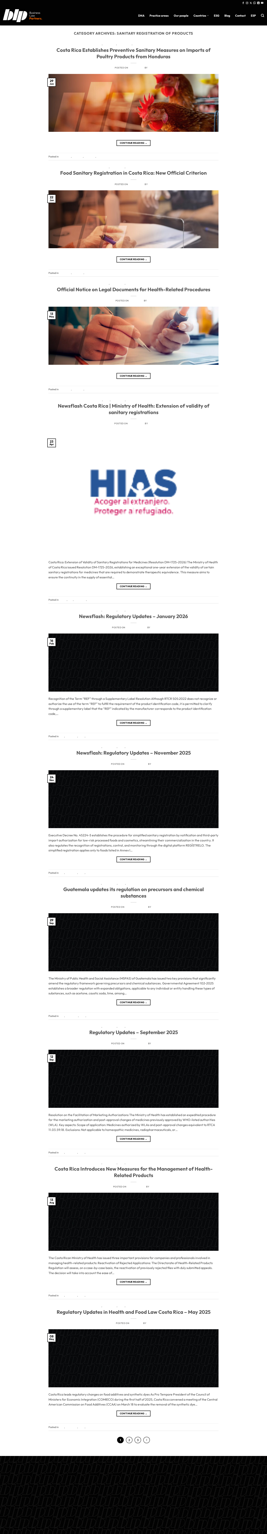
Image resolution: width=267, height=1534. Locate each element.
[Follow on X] (251, 3)
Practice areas (159, 15)
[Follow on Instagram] (247, 3)
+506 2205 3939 (133, 1493)
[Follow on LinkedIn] (258, 3)
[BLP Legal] (22, 15)
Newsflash (124, 44)
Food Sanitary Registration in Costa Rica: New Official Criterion (133, 173)
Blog (227, 15)
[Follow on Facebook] (243, 3)
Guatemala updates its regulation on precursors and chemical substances (133, 892)
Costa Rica (95, 44)
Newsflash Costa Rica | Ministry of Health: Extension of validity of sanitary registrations (133, 409)
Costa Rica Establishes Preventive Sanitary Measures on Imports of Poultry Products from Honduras (133, 53)
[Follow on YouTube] (262, 3)
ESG (216, 15)
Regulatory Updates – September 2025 (133, 1032)
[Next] (146, 1440)
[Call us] (254, 3)
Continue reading (133, 142)
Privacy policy (133, 1502)
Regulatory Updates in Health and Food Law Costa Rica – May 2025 (134, 1312)
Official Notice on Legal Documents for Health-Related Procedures (133, 289)
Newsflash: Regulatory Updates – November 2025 (133, 752)
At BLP (98, 400)
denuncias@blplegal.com (218, 1490)
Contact (240, 15)
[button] (262, 15)
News (121, 610)
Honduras (109, 44)
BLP (150, 67)
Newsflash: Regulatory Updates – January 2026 (133, 616)
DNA (141, 15)
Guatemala (109, 883)
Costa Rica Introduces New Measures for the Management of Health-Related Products (134, 1172)
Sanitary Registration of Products (156, 44)
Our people (181, 15)
